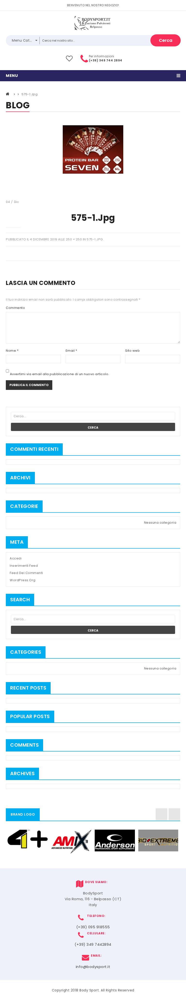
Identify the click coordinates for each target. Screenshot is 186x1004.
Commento (15, 307)
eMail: (95, 955)
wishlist (69, 58)
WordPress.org (23, 580)
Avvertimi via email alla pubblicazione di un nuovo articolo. (59, 374)
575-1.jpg (95, 239)
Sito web (132, 350)
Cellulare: (95, 933)
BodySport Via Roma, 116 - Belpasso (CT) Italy (93, 899)
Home (8, 94)
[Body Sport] (93, 23)
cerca (165, 40)
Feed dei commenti (26, 573)
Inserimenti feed (24, 565)
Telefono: (95, 916)
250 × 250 (74, 239)
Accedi (16, 558)
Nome (12, 350)
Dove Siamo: (95, 882)
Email (71, 350)
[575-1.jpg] (93, 149)
